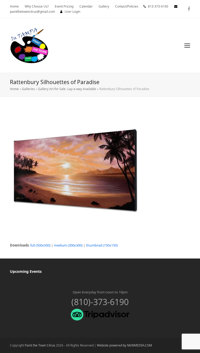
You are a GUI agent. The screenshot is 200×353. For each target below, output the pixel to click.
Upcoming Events (26, 271)
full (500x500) (40, 245)
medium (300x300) (68, 245)
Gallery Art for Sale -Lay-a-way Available (67, 89)
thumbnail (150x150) (102, 245)
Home (14, 89)
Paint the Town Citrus (40, 345)
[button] (187, 45)
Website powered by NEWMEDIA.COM (124, 345)
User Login (72, 11)
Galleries (28, 89)
